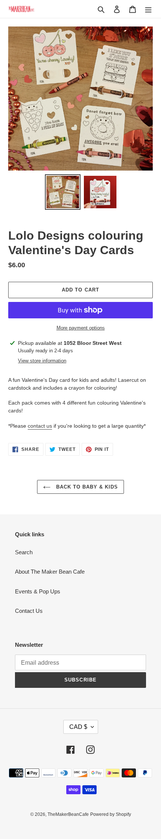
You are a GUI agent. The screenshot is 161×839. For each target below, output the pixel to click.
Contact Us (29, 611)
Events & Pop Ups (37, 591)
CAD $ (78, 727)
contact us (40, 426)
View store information (42, 361)
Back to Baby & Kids (86, 487)
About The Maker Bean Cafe (50, 571)
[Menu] (148, 9)
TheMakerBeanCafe (68, 814)
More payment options (81, 328)
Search (24, 552)
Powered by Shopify (110, 814)
